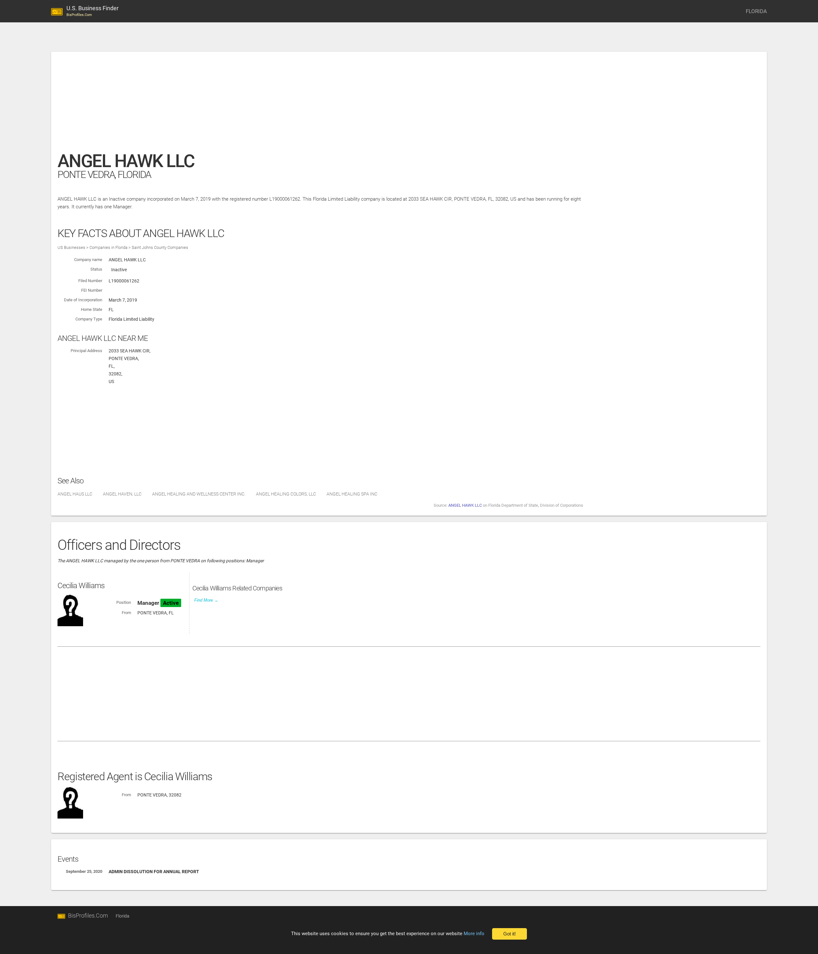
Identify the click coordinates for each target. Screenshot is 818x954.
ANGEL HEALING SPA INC (352, 493)
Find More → (206, 600)
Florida (122, 916)
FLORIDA (756, 11)
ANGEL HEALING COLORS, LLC (286, 493)
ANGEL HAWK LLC (465, 505)
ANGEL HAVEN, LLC (122, 493)
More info (474, 933)
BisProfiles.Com (88, 915)
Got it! (509, 933)
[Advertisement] (249, 105)
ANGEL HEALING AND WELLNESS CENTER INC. (198, 493)
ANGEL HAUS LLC (75, 493)
